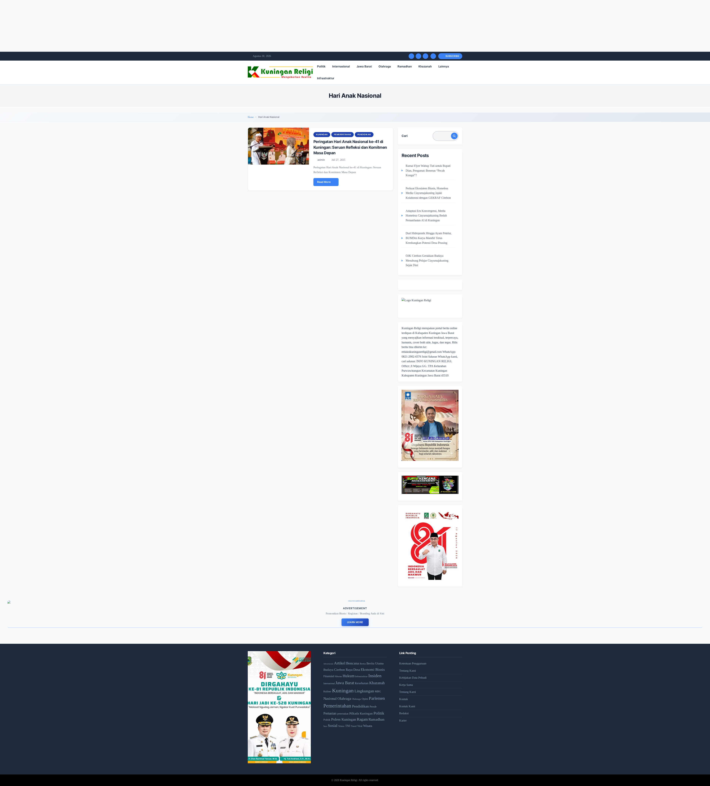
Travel (353, 726)
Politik (321, 66)
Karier (403, 720)
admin (321, 159)
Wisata (367, 726)
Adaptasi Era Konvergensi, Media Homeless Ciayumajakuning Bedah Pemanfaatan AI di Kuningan (426, 215)
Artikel (339, 663)
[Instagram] (425, 56)
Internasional (341, 66)
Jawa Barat (364, 66)
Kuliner (327, 691)
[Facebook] (411, 56)
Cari (405, 136)
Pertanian (330, 713)
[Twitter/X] (418, 56)
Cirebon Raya (343, 669)
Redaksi (404, 713)
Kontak (403, 699)
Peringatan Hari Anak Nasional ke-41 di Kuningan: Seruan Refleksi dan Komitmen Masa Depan (350, 147)
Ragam (362, 719)
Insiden (374, 675)
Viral (359, 726)
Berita (363, 663)
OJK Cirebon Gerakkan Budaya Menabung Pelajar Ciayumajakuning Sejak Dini (427, 260)
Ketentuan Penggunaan (412, 663)
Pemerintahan (342, 134)
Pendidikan (364, 134)
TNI (347, 725)
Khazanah (425, 66)
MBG (378, 691)
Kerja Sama (406, 684)
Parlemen (377, 698)
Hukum (348, 676)
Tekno (341, 726)
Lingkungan (364, 691)
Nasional (330, 698)
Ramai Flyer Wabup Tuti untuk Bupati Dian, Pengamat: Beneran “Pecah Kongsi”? (428, 170)
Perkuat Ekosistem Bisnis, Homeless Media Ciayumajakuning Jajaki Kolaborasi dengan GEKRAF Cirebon (428, 193)
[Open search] (433, 56)
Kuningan (322, 134)
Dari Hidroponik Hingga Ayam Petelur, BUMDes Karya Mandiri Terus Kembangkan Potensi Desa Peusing (429, 238)
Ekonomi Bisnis (373, 669)
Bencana (352, 663)
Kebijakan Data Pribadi (413, 677)
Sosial (332, 726)
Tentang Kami (407, 670)
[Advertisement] (111, 26)
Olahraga (384, 66)
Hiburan (338, 676)
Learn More (355, 622)
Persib (373, 706)
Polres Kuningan (343, 719)
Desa (356, 669)
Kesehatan (361, 683)
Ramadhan (405, 66)
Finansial (328, 676)
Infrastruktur (325, 78)
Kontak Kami (407, 706)
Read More (324, 181)
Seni (325, 726)
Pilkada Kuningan (361, 713)
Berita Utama (375, 663)
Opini (365, 698)
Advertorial (328, 664)
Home (251, 117)
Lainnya (443, 66)
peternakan (343, 713)
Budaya (328, 669)
